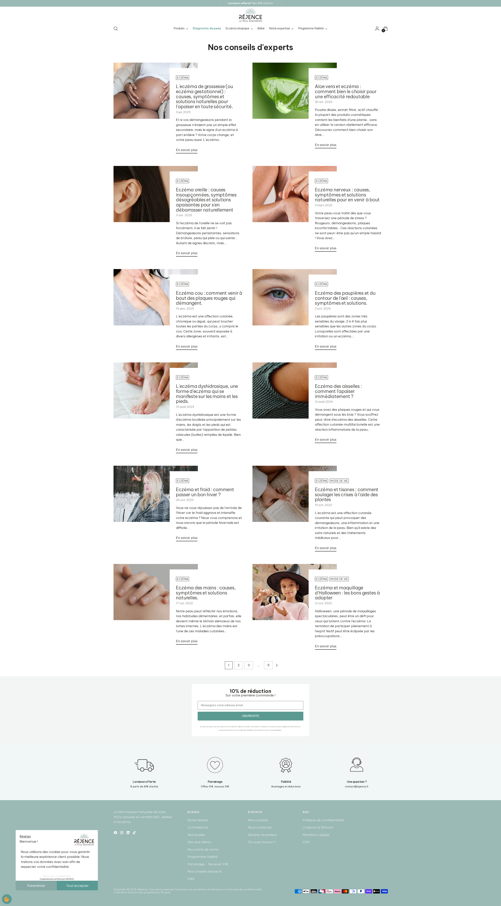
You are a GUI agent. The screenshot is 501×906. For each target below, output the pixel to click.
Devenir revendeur (262, 835)
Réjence (143, 889)
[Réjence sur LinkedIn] (128, 833)
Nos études (196, 835)
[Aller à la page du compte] (377, 28)
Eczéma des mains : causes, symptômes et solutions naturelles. (206, 593)
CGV (306, 842)
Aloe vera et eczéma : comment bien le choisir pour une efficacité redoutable (345, 91)
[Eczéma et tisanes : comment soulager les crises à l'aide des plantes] (294, 510)
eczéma (182, 77)
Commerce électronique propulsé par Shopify (142, 892)
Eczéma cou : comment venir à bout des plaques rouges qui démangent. (209, 298)
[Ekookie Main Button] (7, 899)
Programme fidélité (202, 857)
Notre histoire (197, 820)
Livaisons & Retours (318, 827)
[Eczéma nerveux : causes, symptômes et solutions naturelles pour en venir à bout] (294, 210)
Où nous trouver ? (262, 842)
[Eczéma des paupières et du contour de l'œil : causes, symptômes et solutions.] (294, 311)
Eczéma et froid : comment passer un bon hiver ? (205, 492)
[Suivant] (282, 3)
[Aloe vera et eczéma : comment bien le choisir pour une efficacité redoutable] (294, 107)
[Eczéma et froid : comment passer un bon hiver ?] (156, 505)
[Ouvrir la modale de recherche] (116, 28)
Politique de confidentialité (323, 820)
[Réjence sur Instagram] (122, 833)
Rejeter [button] (25, 836)
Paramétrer (36, 885)
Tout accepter (77, 885)
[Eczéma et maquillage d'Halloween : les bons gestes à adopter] (294, 608)
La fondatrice (197, 827)
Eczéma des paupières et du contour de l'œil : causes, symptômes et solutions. (345, 298)
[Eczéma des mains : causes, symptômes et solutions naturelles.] (156, 606)
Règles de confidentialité (57, 876)
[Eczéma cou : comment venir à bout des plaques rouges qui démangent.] (156, 311)
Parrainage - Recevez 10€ (207, 864)
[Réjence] (250, 15)
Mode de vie (339, 480)
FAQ (190, 879)
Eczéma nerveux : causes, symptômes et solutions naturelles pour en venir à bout (347, 195)
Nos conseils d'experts (204, 871)
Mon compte (258, 820)
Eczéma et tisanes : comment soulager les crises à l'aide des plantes (346, 494)
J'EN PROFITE (250, 716)
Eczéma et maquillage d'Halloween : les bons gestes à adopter (347, 593)
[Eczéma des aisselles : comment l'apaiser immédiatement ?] (294, 404)
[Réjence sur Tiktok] (134, 833)
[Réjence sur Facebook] (116, 833)
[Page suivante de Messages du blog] (276, 665)
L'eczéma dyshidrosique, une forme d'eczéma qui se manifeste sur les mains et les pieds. (207, 393)
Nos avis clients (199, 842)
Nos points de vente (202, 849)
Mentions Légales (316, 835)
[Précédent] (219, 3)
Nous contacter (260, 827)
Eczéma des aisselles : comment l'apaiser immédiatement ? (338, 391)
